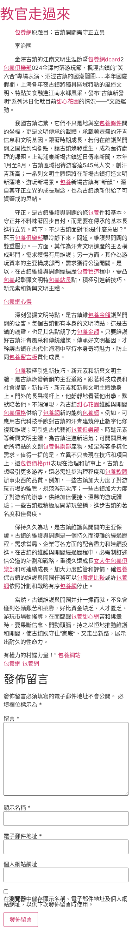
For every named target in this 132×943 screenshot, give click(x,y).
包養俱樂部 (18, 67)
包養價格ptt (35, 463)
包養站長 (60, 279)
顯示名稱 (17, 807)
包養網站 (69, 655)
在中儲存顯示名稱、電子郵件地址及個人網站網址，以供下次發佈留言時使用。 (65, 901)
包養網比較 (91, 577)
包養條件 (110, 123)
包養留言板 (23, 357)
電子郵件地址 (23, 836)
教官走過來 (35, 13)
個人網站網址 (20, 864)
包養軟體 (116, 471)
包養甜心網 (85, 616)
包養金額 (99, 314)
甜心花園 (67, 101)
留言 (11, 718)
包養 (65, 182)
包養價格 (15, 412)
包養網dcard (104, 59)
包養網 (23, 32)
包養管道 (88, 271)
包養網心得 (18, 301)
